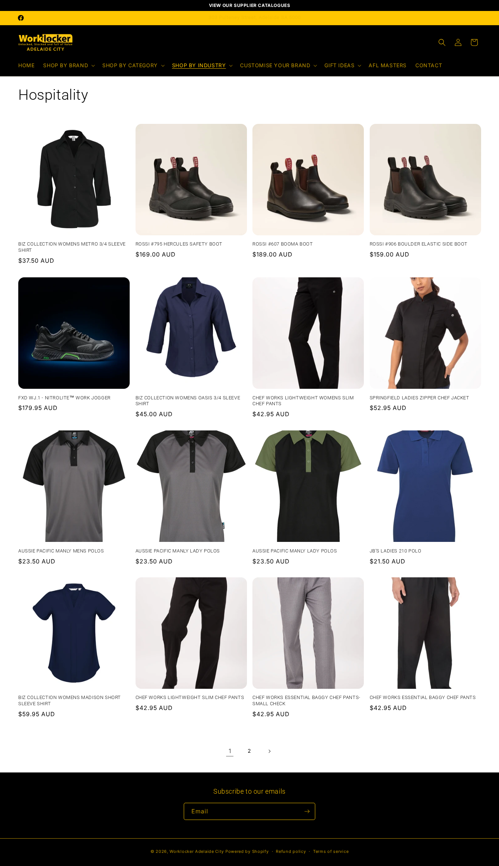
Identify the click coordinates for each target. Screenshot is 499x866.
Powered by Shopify (247, 851)
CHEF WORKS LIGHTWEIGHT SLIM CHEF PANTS (190, 697)
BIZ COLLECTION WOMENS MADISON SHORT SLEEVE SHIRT (69, 701)
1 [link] (230, 751)
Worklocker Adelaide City (196, 851)
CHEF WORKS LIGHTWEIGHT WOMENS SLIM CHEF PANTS (303, 400)
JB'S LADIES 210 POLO (396, 550)
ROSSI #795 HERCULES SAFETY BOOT (179, 244)
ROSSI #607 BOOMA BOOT (282, 244)
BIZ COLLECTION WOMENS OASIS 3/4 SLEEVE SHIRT (188, 400)
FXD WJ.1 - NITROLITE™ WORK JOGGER (64, 397)
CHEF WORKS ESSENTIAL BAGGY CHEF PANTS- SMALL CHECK (306, 701)
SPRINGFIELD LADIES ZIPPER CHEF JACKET (419, 397)
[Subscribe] (307, 811)
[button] (68, 65)
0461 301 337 (262, 17)
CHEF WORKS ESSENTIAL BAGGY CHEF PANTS (423, 697)
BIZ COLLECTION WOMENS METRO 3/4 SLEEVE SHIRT (72, 247)
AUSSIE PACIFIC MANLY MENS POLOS (61, 550)
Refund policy (291, 851)
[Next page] (269, 751)
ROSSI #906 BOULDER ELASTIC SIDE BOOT (419, 244)
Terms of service (330, 851)
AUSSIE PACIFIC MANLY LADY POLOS (178, 550)
